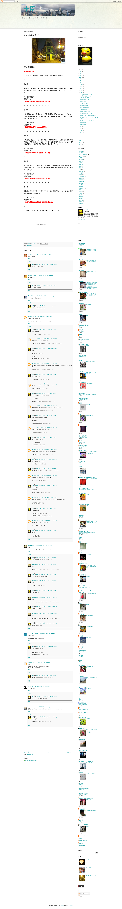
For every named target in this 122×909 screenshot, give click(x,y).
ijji (86, 426)
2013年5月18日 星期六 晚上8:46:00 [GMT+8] (46, 675)
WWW (80, 537)
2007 (80, 144)
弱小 (80, 326)
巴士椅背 (81, 152)
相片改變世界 (89, 762)
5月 (81, 92)
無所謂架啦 (81, 331)
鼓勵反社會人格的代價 (90, 361)
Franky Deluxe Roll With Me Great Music (87, 394)
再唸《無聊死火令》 (84, 107)
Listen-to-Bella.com (84, 788)
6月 (81, 90)
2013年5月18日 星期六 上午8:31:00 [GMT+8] (42, 545)
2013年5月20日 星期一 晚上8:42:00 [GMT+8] (47, 520)
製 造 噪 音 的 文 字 (83, 665)
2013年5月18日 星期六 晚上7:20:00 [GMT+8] (47, 406)
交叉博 (80, 158)
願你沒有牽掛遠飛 (83, 704)
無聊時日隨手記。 (83, 650)
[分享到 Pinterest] (47, 244)
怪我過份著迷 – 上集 (84, 100)
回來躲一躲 (81, 651)
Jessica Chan (31, 633)
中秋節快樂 (88, 554)
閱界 (80, 542)
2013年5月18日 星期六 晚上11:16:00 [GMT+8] (43, 707)
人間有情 (81, 171)
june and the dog (83, 687)
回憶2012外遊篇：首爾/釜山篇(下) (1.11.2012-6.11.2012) (91, 731)
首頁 (48, 752)
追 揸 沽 (81, 783)
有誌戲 (80, 248)
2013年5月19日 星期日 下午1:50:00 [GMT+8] (46, 468)
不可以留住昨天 (82, 714)
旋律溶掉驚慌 (82, 442)
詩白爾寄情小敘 (82, 575)
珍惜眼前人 (88, 688)
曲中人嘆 (81, 159)
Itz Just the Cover (83, 344)
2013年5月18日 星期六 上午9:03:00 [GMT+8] (46, 306)
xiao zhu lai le (82, 355)
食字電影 (81, 163)
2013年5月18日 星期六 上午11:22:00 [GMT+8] (46, 348)
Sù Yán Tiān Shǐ (83, 292)
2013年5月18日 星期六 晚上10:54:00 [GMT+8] (46, 696)
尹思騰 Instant (83, 840)
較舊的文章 (69, 752)
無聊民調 (81, 203)
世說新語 (81, 200)
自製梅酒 (88, 718)
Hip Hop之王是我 (84, 103)
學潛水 (80, 821)
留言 (81, 896)
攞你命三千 (30, 296)
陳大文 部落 (82, 586)
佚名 (80, 698)
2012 (80, 135)
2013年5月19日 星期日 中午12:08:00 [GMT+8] (46, 459)
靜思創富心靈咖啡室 (83, 531)
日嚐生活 (81, 772)
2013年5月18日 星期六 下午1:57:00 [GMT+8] (47, 363)
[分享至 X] (44, 244)
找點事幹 (81, 820)
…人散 (87, 859)
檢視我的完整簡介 (82, 219)
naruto (29, 254)
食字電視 (81, 173)
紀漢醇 (80, 193)
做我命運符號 (83, 122)
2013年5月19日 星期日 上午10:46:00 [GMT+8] (46, 613)
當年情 (87, 345)
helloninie (30, 707)
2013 (80, 77)
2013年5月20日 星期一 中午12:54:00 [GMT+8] (47, 497)
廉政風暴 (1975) (89, 494)
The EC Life (82, 461)
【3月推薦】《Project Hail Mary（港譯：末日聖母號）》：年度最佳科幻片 (91, 294)
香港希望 (81, 656)
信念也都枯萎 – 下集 (84, 98)
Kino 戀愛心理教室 (83, 398)
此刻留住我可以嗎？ (84, 105)
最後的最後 (81, 244)
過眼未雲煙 (81, 303)
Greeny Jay (82, 393)
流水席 (80, 466)
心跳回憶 (81, 636)
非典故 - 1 (81, 340)
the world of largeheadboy (85, 520)
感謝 (87, 315)
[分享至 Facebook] (45, 244)
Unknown (30, 316)
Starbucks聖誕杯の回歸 (91, 810)
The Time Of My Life (84, 712)
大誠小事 (81, 161)
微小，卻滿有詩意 (83, 436)
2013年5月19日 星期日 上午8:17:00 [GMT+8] (46, 564)
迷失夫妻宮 (88, 867)
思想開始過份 (82, 845)
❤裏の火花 (81, 676)
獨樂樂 (80, 403)
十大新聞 (81, 185)
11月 (81, 80)
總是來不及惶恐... (82, 356)
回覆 (29, 258)
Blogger (71, 905)
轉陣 (80, 538)
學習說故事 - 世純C (83, 564)
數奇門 (80, 314)
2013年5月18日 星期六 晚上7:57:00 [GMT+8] (46, 415)
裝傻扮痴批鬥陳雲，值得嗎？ (85, 587)
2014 (80, 75)
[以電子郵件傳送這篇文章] (41, 244)
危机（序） (81, 516)
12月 (81, 79)
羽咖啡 (80, 335)
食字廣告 (81, 186)
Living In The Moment (84, 339)
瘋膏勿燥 (81, 843)
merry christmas (89, 626)
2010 (80, 139)
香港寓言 (81, 198)
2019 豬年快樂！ (89, 383)
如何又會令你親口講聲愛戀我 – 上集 (88, 115)
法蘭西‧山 (81, 728)
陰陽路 (80, 166)
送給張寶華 (88, 576)
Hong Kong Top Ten (83, 154)
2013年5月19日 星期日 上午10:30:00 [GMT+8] (46, 606)
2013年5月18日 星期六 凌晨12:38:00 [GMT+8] (43, 316)
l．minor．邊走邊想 (83, 825)
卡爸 (80, 169)
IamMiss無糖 (82, 243)
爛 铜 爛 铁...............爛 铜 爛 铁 (86, 761)
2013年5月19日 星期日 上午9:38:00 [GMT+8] (46, 581)
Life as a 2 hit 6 (82, 450)
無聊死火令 (29, 245)
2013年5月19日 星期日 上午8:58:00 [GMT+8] (46, 437)
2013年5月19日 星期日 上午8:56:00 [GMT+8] (46, 574)
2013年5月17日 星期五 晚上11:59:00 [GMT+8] (43, 275)
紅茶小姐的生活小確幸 (84, 504)
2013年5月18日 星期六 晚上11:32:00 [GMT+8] (46, 717)
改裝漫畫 (81, 196)
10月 (81, 82)
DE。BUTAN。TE (83, 750)
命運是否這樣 (83, 124)
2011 (80, 137)
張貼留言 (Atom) (30, 754)
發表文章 (82, 893)
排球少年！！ (89, 404)
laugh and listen (83, 425)
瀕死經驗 (81, 784)
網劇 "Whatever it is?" (83, 709)
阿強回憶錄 (81, 179)
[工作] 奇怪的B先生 (83, 447)
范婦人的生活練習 (83, 437)
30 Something (82, 493)
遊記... (87, 826)
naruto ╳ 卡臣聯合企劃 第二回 (87, 120)
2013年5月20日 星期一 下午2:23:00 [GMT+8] (46, 508)
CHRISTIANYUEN (83, 488)
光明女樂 (81, 330)
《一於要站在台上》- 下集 (86, 94)
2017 (80, 71)
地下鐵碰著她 (83, 101)
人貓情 (87, 604)
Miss (80, 661)
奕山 (29, 662)
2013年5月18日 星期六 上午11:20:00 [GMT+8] (46, 646)
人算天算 (81, 371)
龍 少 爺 (81, 259)
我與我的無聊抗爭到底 (84, 325)
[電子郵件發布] (38, 243)
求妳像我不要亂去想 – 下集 (86, 113)
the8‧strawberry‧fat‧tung (85, 836)
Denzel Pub (82, 739)
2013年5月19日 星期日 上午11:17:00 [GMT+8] (46, 623)
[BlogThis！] (42, 244)
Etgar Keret (88, 467)
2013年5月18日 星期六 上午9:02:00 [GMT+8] (46, 285)
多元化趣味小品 (82, 382)
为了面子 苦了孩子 (90, 615)
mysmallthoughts (83, 414)
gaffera (62, 905)
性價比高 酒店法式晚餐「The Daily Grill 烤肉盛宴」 (91, 262)
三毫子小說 (81, 156)
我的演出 (81, 201)
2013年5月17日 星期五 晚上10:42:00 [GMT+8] (46, 264)
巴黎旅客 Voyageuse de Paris (86, 798)
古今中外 (81, 360)
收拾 (80, 462)
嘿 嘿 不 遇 (81, 614)
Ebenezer (30, 275)
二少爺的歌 (81, 176)
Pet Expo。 (81, 789)
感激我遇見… (89, 637)
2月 (81, 130)
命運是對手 (81, 188)
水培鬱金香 (88, 304)
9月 (81, 84)
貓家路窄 (81, 603)
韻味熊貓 (30, 545)
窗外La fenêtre (89, 799)
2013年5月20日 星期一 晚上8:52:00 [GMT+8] (46, 530)
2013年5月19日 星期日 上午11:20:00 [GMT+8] (47, 449)
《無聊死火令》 (83, 109)
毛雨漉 (80, 195)
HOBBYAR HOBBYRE (90, 773)
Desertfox (81, 515)
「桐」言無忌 (82, 809)
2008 (80, 142)
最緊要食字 (81, 183)
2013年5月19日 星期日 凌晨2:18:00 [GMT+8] (47, 427)
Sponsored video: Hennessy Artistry (86, 489)
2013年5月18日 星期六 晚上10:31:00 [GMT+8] (40, 686)
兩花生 (80, 174)
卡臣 (29, 9)
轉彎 (80, 699)
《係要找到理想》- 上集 (85, 96)
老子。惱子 (81, 647)
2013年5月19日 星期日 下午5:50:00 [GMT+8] (47, 475)
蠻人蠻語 (81, 655)
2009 (80, 140)
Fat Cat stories (82, 717)
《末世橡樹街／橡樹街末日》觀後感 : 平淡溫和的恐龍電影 (91, 251)
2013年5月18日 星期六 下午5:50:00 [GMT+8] (47, 384)
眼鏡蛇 (80, 191)
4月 (81, 126)
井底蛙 (80, 838)
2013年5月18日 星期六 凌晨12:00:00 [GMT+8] (43, 296)
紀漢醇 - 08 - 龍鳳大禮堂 (91, 875)
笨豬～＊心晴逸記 (83, 445)
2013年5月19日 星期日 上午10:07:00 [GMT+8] (46, 597)
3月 (81, 128)
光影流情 (81, 178)
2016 (87, 505)
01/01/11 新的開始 (83, 793)
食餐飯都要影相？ (90, 415)
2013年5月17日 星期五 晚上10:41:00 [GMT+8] (41, 254)
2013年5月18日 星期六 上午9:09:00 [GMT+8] (46, 557)
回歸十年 (81, 190)
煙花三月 (88, 543)
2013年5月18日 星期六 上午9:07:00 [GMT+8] (46, 329)
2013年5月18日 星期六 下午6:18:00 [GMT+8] (46, 393)
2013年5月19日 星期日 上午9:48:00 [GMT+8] (46, 590)
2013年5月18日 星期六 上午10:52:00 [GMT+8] (45, 633)
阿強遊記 (81, 164)
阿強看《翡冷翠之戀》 (85, 111)
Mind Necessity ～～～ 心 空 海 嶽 (87, 477)
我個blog (81, 660)
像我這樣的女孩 (82, 703)
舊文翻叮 (81, 151)
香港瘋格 (81, 168)
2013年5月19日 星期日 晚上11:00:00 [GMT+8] (46, 485)
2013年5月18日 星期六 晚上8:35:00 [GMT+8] (40, 662)
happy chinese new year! (91, 593)
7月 (81, 88)
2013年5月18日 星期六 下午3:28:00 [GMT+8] (46, 374)
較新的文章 (26, 752)
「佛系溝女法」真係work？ (84, 399)
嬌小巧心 (81, 441)
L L (28, 686)
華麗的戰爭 (81, 281)
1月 (81, 132)
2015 (80, 73)
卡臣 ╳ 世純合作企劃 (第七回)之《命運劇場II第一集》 (91, 566)
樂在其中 (81, 553)
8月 (81, 86)
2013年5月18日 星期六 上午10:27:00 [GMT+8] (47, 338)
